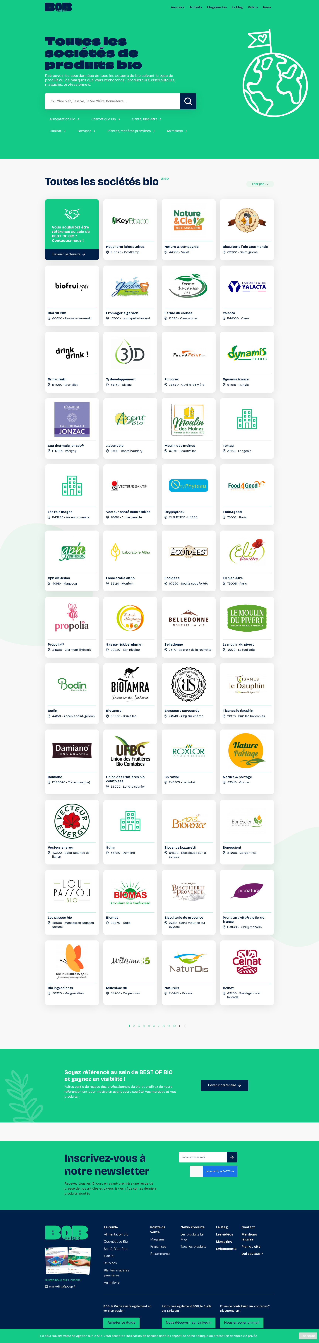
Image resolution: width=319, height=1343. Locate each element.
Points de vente (158, 1229)
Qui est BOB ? (252, 1254)
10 (174, 1026)
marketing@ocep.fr (62, 1286)
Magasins (157, 1239)
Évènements (226, 1249)
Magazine (224, 1242)
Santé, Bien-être (116, 1249)
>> (185, 1026)
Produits (195, 7)
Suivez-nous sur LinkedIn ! (63, 1280)
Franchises (158, 1247)
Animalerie (112, 1282)
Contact (248, 1227)
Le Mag (237, 7)
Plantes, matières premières (116, 1272)
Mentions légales (249, 1236)
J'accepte (308, 1336)
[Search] (188, 101)
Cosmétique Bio (116, 1242)
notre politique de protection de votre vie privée (222, 1336)
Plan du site (250, 1247)
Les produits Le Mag (192, 1236)
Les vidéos (224, 1234)
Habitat (109, 1256)
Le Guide (111, 1227)
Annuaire (177, 7)
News (267, 7)
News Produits (193, 1227)
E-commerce (160, 1254)
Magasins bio (217, 7)
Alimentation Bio (116, 1234)
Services (110, 1263)
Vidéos (253, 7)
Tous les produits (193, 1247)
